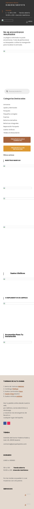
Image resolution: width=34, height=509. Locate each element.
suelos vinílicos (9, 130)
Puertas (6, 117)
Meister (21, 386)
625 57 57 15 (20, 5)
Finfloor (15, 389)
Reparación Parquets (11, 127)
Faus (21, 391)
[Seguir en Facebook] (4, 423)
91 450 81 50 (10, 5)
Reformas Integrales (11, 123)
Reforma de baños (10, 120)
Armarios (6, 105)
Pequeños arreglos (10, 114)
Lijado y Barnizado (10, 108)
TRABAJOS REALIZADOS (11, 133)
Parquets (6, 111)
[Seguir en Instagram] (8, 423)
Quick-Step (9, 394)
